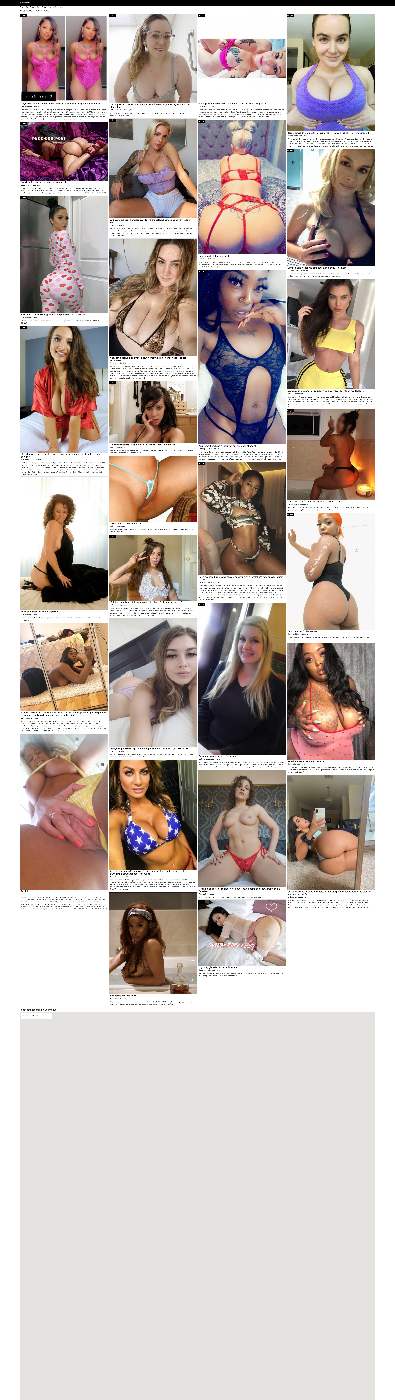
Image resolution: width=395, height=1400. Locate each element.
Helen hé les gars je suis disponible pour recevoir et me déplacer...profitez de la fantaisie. (239, 890)
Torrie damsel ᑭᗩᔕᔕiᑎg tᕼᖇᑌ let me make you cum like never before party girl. (328, 133)
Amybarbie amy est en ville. (124, 995)
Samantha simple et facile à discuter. (217, 756)
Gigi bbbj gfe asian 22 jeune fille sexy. (218, 967)
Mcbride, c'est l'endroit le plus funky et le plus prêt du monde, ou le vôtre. (147, 602)
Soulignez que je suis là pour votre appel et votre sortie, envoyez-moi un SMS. (150, 748)
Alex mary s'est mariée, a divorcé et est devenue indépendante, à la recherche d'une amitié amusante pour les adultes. (150, 872)
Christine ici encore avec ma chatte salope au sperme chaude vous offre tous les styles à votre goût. (329, 892)
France (32, 7)
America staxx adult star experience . (307, 761)
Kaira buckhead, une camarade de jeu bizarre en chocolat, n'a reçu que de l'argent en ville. (241, 578)
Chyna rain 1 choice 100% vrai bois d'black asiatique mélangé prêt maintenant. (61, 103)
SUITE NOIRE (25, 3)
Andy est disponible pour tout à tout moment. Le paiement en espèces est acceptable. (148, 359)
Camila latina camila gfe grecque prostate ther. (45, 182)
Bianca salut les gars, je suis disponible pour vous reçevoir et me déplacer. (326, 391)
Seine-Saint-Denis (44, 7)
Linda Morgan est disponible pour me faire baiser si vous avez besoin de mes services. (60, 455)
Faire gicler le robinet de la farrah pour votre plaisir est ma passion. (233, 103)
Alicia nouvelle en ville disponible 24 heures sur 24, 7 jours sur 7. (54, 314)
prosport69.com (27, 620)
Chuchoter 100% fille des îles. (303, 631)
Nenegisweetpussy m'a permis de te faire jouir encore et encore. (143, 444)
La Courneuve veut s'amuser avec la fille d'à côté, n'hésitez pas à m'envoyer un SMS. (150, 221)
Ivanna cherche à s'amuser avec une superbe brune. (314, 501)
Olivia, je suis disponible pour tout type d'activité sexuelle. (317, 267)
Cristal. (24, 891)
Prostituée (24, 7)
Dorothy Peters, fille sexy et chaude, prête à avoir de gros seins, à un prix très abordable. (150, 105)
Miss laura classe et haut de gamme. (39, 611)
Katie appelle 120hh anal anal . (214, 256)
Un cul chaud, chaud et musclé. (126, 523)
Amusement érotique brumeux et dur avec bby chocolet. (228, 446)
